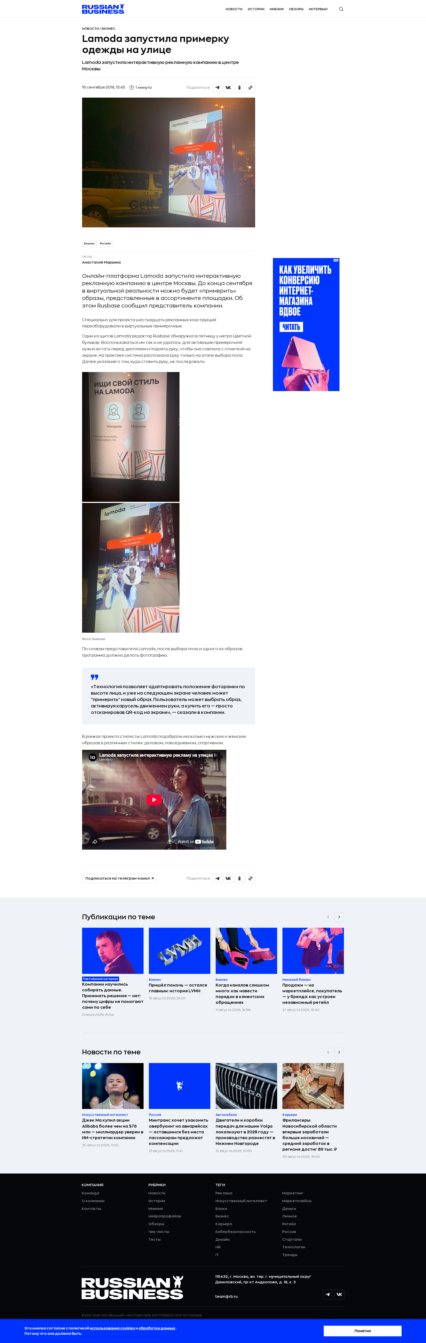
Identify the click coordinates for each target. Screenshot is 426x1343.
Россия (289, 1232)
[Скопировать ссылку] (250, 87)
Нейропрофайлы (164, 1216)
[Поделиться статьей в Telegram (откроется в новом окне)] (217, 87)
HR (218, 1247)
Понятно (363, 1331)
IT (217, 1255)
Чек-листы (158, 1232)
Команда (90, 1193)
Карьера (223, 1224)
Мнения (277, 9)
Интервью (318, 9)
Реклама (223, 1193)
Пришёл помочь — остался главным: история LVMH (178, 988)
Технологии (293, 1247)
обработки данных (157, 1328)
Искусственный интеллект (241, 1201)
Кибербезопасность (235, 1232)
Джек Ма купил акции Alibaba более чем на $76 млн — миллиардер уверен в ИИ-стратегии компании (112, 1129)
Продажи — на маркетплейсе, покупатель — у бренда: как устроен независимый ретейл (312, 993)
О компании (93, 1201)
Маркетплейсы (297, 1201)
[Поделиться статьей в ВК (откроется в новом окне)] (228, 87)
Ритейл (105, 243)
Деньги (289, 1209)
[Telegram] (327, 1294)
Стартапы (292, 1239)
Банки (221, 1209)
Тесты (154, 1239)
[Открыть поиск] (341, 9)
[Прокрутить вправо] (339, 917)
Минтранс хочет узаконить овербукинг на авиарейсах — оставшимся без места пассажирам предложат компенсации (178, 1131)
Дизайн (222, 1239)
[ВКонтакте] (339, 1294)
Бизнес (108, 28)
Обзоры (296, 9)
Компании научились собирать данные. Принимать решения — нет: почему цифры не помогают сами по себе (113, 995)
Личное (289, 1216)
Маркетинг (292, 1193)
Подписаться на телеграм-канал (117, 878)
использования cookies (113, 1328)
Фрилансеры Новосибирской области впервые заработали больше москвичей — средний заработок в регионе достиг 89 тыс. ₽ (309, 1134)
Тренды (289, 1255)
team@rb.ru (226, 1296)
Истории (256, 9)
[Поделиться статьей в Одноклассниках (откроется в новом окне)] (239, 87)
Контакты (91, 1209)
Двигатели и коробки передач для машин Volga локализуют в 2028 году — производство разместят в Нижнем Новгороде (245, 1131)
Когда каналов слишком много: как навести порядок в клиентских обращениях (242, 993)
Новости (234, 9)
